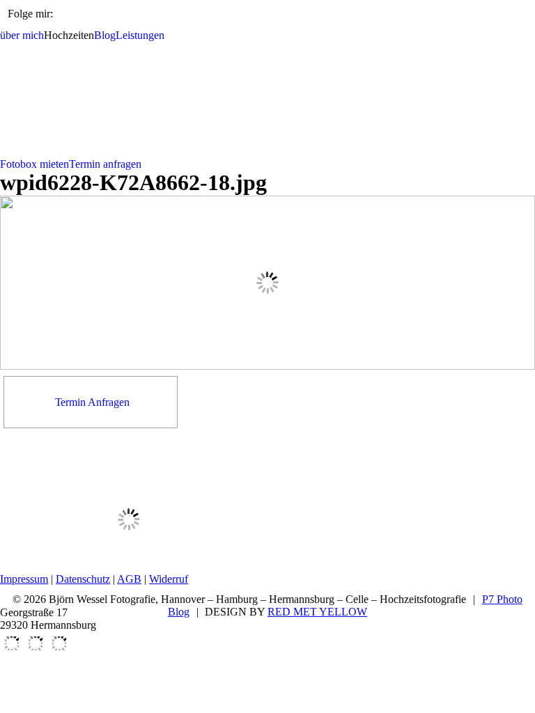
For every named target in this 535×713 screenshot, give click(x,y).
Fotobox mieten (34, 164)
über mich (22, 35)
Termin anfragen (105, 164)
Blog (105, 35)
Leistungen (140, 35)
